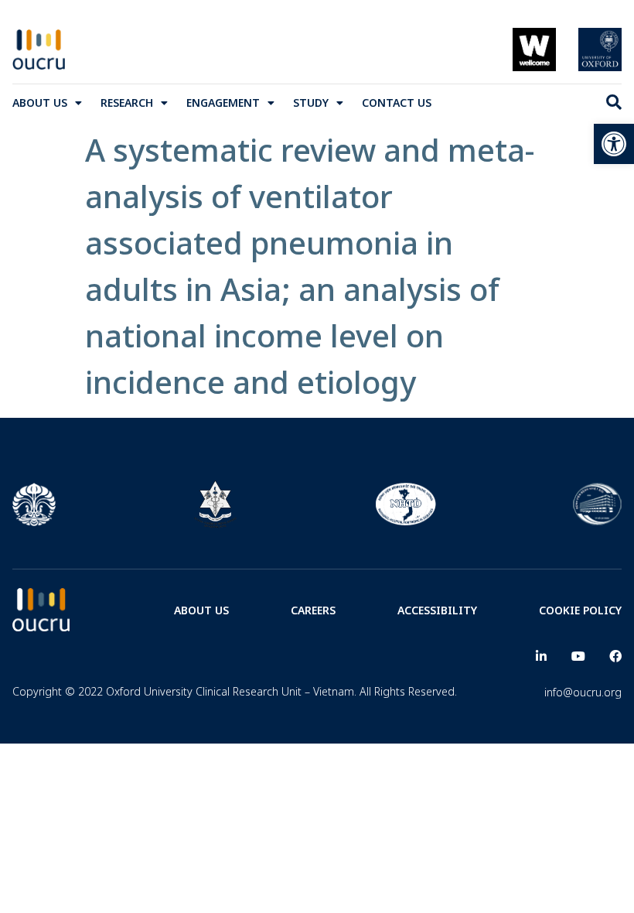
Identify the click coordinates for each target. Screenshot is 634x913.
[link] (614, 144)
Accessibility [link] (437, 610)
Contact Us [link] (396, 102)
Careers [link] (313, 610)
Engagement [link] (223, 102)
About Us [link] (39, 102)
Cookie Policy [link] (580, 610)
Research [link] (127, 102)
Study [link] (311, 102)
